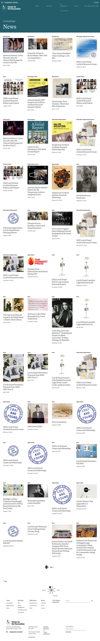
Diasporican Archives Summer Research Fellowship (60, 195)
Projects (78, 76)
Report (33, 119)
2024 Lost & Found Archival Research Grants (13, 276)
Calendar (76, 8)
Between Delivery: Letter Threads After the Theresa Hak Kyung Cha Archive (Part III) (13, 59)
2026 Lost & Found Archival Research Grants (86, 63)
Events (76, 6)
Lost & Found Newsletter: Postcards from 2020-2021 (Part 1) (38, 375)
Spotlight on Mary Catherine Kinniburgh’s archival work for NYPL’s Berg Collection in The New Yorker (13, 504)
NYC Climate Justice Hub (91, 6)
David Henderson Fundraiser (83, 196)
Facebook (45, 627)
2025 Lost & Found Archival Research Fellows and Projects (84, 100)
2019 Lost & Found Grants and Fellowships (12, 461)
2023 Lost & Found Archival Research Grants (86, 241)
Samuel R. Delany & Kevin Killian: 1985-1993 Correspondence (37, 55)
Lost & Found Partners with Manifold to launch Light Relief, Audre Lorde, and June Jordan (61, 381)
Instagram (46, 628)
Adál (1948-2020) (35, 426)
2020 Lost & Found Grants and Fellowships (85, 429)
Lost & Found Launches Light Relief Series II (85, 323)
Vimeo (45, 632)
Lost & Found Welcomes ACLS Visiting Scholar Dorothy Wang (37, 528)
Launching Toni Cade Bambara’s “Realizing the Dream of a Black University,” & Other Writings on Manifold (62, 335)
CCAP (48, 10)
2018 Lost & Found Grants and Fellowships (61, 447)
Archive (76, 13)
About (37, 6)
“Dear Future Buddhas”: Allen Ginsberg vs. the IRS (61, 55)
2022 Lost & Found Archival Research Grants (86, 383)
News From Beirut (59, 422)
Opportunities (39, 10)
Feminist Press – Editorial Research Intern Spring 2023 (38, 271)
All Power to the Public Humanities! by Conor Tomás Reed (37, 316)
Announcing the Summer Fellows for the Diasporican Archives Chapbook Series (38, 191)
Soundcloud (46, 634)
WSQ (61, 13)
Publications (63, 6)
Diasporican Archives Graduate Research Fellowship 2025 (60, 147)
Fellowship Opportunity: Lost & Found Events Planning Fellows (13, 230)
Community (38, 8)
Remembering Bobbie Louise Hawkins (36, 501)
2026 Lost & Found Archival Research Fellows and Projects (11, 100)
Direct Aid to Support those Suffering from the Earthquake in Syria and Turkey (61, 232)
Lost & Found (64, 10)
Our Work (49, 6)
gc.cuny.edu (32, 637)
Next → (52, 567)
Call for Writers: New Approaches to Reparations (84, 503)
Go (92, 600)
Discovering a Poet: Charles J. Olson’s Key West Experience (60, 103)
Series (76, 10)
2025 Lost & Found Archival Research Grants (86, 150)
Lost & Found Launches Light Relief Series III (85, 281)
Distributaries (64, 8)
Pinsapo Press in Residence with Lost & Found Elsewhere (36, 225)
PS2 (47, 8)
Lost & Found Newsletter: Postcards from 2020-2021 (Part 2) (13, 387)
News (36, 13)
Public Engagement (51, 13)
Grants (92, 36)
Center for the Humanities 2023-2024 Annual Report (37, 149)
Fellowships (79, 36)
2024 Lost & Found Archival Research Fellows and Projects (11, 185)
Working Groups (50, 15)
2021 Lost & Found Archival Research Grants (13, 428)
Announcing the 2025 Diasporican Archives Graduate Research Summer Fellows (36, 103)
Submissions (77, 15)
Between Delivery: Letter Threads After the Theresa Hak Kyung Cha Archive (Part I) (13, 142)
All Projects (49, 17)
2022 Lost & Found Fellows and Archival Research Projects (60, 281)
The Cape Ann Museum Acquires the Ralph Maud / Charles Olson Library (13, 317)
